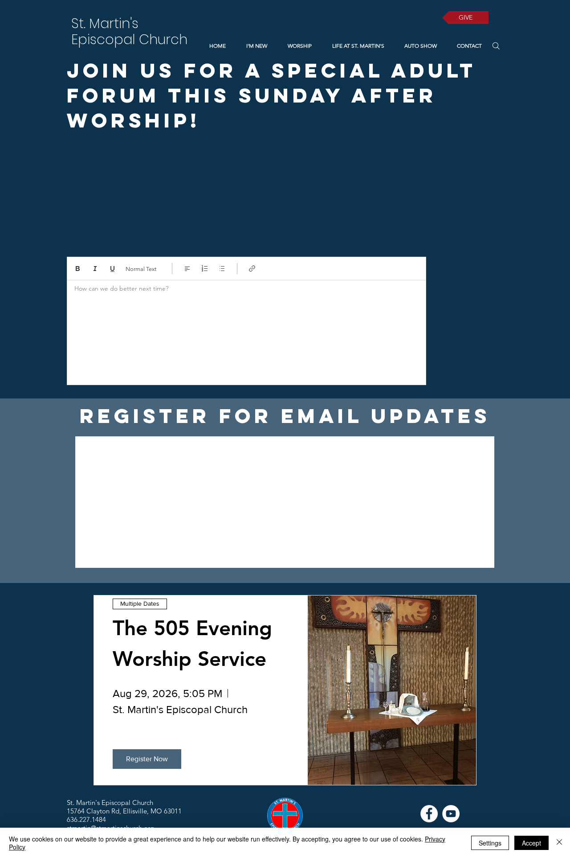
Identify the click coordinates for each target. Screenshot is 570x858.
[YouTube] (451, 813)
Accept (531, 842)
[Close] (559, 843)
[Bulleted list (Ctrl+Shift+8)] (222, 268)
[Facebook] (429, 813)
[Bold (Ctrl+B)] (77, 268)
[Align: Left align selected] (187, 268)
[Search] (496, 45)
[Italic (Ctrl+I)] (95, 268)
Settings (490, 842)
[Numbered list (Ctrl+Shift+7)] (204, 268)
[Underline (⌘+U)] (112, 268)
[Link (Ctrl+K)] (252, 268)
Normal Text (141, 269)
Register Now (147, 759)
